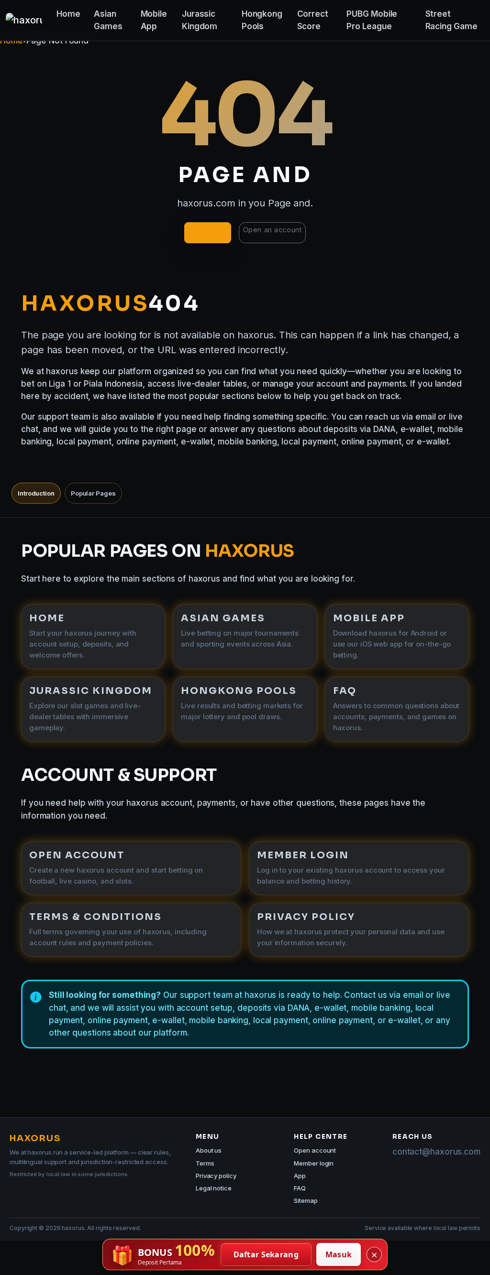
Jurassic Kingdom (199, 20)
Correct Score (312, 20)
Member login (314, 1163)
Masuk (338, 1254)
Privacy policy (216, 1175)
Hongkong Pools (262, 20)
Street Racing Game (451, 20)
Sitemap (305, 1200)
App (300, 1175)
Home (68, 14)
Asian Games (108, 20)
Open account (315, 1150)
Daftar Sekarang (266, 1254)
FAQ (300, 1188)
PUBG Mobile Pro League (371, 20)
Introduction (36, 493)
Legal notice (214, 1188)
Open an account (272, 230)
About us (209, 1150)
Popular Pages (93, 493)
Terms (205, 1163)
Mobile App (154, 20)
